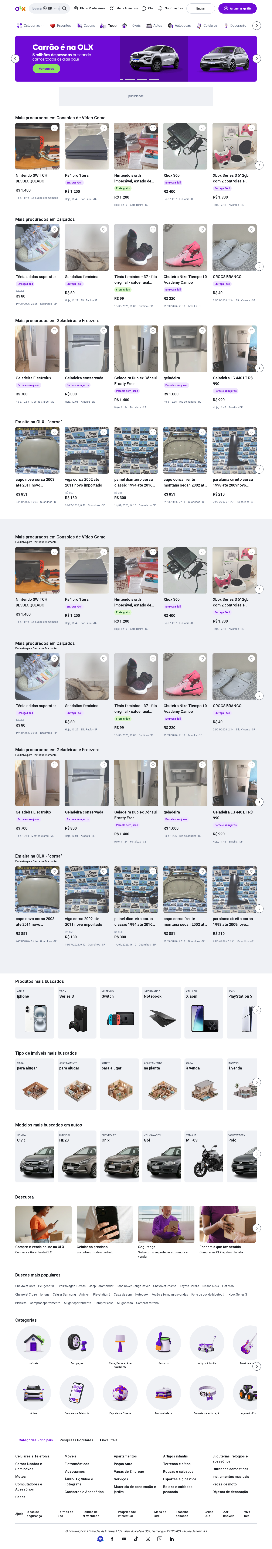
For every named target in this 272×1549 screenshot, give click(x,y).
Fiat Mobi (228, 1286)
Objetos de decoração (230, 1492)
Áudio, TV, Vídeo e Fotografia (79, 1481)
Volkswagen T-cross (72, 1286)
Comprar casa (104, 1303)
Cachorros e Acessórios (84, 1492)
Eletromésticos (77, 1464)
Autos (157, 26)
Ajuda (19, 1514)
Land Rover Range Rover (133, 1286)
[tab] (35, 1440)
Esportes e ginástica (179, 1479)
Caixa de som (123, 1294)
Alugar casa (125, 1303)
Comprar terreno (147, 1303)
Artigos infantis (175, 1456)
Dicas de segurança (34, 1514)
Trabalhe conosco (182, 1514)
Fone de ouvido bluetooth (208, 1294)
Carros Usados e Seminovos (28, 1466)
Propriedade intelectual (127, 1514)
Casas (20, 1497)
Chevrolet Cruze (26, 1294)
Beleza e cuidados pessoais (178, 1489)
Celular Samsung (64, 1294)
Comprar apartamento (45, 1303)
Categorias (32, 26)
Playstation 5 (101, 1294)
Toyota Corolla (189, 1286)
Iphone (45, 1294)
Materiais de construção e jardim (135, 1489)
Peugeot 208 (46, 1286)
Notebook (141, 1294)
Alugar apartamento (77, 1303)
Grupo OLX (209, 1514)
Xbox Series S (238, 1294)
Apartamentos (125, 1456)
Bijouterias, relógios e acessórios (230, 1458)
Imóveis (135, 26)
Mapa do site (160, 1514)
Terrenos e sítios (177, 1464)
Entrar (200, 8)
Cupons (89, 26)
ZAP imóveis (228, 1514)
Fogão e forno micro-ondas (170, 1294)
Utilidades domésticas (230, 1469)
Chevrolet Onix (25, 1286)
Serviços (121, 1479)
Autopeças (183, 26)
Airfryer (84, 1294)
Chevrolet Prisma (164, 1286)
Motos (20, 1477)
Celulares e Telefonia (32, 1456)
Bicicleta (21, 1303)
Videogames (75, 1472)
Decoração (238, 26)
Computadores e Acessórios (28, 1486)
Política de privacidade (90, 1514)
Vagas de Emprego (129, 1472)
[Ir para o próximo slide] (259, 165)
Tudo (112, 25)
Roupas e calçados (178, 1472)
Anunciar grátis (241, 8)
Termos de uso (65, 1514)
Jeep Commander (101, 1286)
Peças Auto (123, 1464)
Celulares (211, 26)
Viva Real (247, 1514)
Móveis (70, 1456)
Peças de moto (224, 1484)
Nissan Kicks (211, 1286)
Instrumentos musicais (230, 1477)
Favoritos (64, 26)
